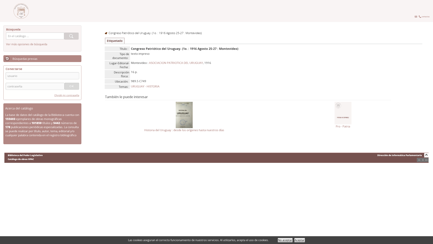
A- (419, 159)
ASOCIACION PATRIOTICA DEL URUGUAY (176, 63)
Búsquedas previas (25, 59)
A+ (426, 159)
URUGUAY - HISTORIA (145, 86)
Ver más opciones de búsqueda (26, 44)
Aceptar (300, 240)
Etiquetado (115, 41)
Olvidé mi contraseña (66, 95)
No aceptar (285, 240)
